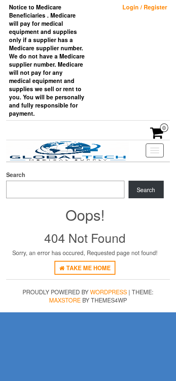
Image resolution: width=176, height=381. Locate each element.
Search (15, 174)
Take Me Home (88, 268)
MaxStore (65, 300)
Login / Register (144, 7)
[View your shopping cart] (157, 135)
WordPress (108, 292)
